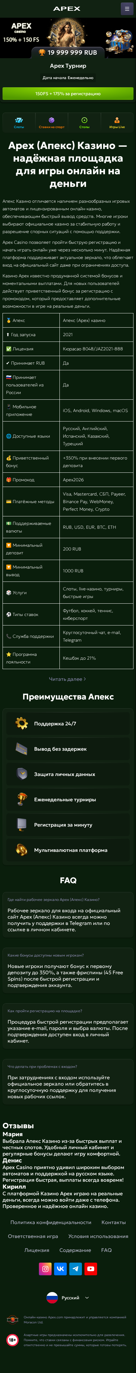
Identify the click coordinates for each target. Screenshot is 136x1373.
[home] (68, 9)
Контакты (114, 1222)
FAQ (106, 1250)
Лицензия (36, 1250)
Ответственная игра (33, 1236)
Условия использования (98, 1236)
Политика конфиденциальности (50, 1222)
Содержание (75, 1250)
